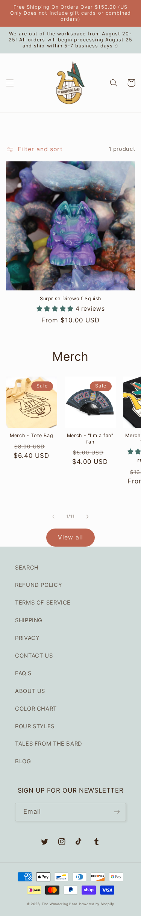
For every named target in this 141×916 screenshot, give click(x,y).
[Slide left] (53, 516)
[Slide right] (87, 516)
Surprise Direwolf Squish (70, 298)
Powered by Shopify (96, 904)
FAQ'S (23, 673)
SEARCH (27, 567)
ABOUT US (30, 691)
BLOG (23, 761)
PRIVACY (27, 638)
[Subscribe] (117, 812)
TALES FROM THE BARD (48, 743)
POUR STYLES (35, 726)
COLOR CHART (36, 708)
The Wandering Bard (59, 904)
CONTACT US (34, 655)
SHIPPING (28, 620)
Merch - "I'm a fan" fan (90, 438)
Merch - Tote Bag (31, 435)
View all (70, 537)
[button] (9, 82)
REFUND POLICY (38, 585)
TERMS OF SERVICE (43, 602)
